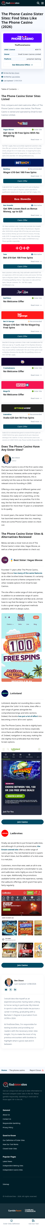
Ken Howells (8, 205)
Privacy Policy (8, 1127)
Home (4, 1070)
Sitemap (6, 1184)
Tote (5, 254)
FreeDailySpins (9, 368)
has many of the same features (28, 573)
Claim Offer (22, 181)
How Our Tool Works (10, 1144)
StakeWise (7, 414)
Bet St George (8, 321)
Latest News (7, 1161)
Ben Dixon (15, 73)
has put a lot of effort (28, 716)
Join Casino (22, 822)
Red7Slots (7, 298)
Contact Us (7, 1119)
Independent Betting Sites (13, 1166)
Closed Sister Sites (10, 1148)
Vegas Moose (8, 129)
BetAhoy (6, 169)
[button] (10, 3)
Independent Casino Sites (13, 1170)
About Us (6, 1115)
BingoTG (6, 391)
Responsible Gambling (11, 1123)
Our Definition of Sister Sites (14, 1140)
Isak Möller (16, 77)
